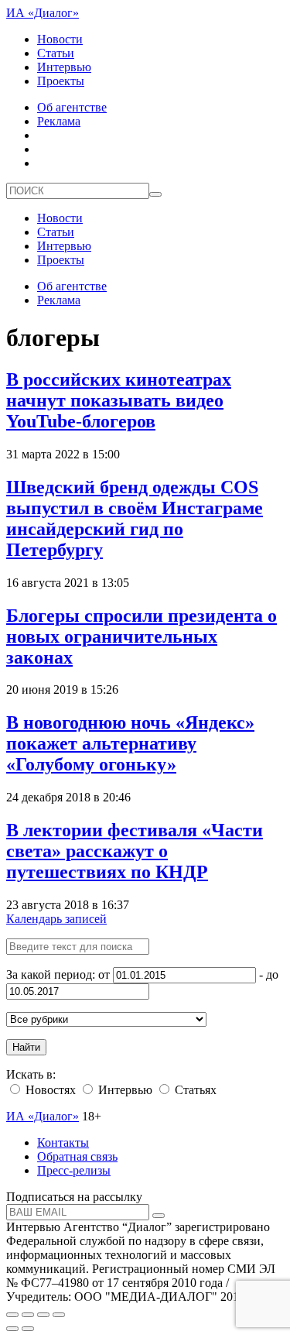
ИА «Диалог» (42, 12)
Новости (60, 39)
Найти (26, 1047)
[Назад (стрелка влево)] (12, 1328)
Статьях (194, 1089)
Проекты (60, 80)
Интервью (64, 67)
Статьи (55, 53)
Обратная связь (77, 1156)
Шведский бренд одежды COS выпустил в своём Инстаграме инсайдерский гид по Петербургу (134, 518)
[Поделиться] (28, 1314)
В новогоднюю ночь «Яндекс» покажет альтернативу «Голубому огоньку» (130, 743)
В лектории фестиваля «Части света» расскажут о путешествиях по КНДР (134, 851)
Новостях (49, 1089)
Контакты (63, 1142)
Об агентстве (72, 107)
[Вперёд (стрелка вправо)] (28, 1328)
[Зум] (59, 1314)
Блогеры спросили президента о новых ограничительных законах (141, 636)
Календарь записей (56, 918)
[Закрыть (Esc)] (12, 1314)
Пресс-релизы (74, 1170)
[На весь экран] (43, 1314)
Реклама (58, 121)
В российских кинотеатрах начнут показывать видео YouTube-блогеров (118, 400)
